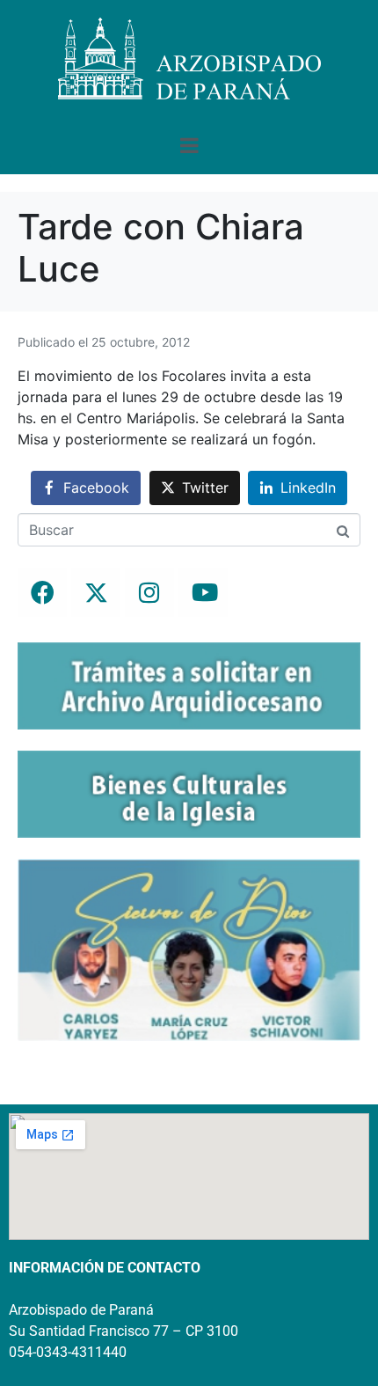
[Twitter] (95, 592)
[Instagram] (149, 592)
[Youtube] (203, 592)
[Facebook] (42, 592)
